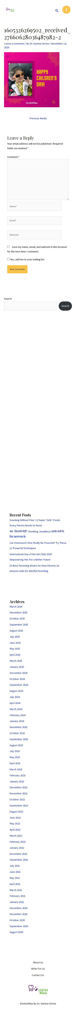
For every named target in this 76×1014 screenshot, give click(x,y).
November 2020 (18, 914)
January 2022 (17, 847)
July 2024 (15, 697)
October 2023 (17, 733)
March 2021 (16, 890)
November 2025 (18, 612)
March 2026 (16, 606)
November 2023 (18, 727)
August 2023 (16, 745)
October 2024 (17, 679)
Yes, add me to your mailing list (27, 259)
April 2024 (15, 703)
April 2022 (15, 829)
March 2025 (16, 660)
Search (8, 298)
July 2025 (15, 636)
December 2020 (18, 908)
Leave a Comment (14, 43)
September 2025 (19, 624)
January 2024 (17, 721)
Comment (13, 157)
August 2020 (16, 932)
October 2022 (17, 799)
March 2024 (16, 709)
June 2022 (15, 817)
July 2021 (15, 865)
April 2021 (15, 884)
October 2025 (17, 618)
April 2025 (15, 654)
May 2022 (15, 823)
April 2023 (15, 763)
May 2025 (15, 648)
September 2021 (19, 859)
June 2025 (15, 642)
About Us (38, 962)
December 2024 (18, 673)
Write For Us (38, 968)
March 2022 (16, 835)
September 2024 (19, 684)
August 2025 (16, 630)
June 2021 (15, 871)
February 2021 (17, 896)
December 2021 (18, 853)
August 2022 (16, 811)
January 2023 (17, 781)
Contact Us (38, 975)
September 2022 (19, 805)
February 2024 (17, 715)
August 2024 (16, 691)
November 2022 (18, 793)
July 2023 (15, 751)
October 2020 (17, 920)
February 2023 (17, 775)
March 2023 (16, 769)
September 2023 (19, 739)
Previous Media (38, 118)
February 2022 (17, 841)
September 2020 (19, 926)
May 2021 (15, 878)
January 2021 (17, 902)
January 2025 (17, 666)
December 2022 (18, 787)
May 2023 (15, 757)
